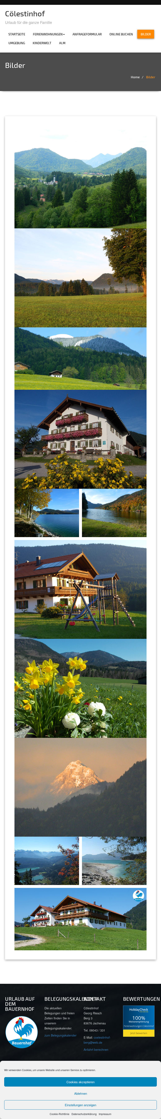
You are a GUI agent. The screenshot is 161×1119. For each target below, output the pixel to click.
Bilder (146, 34)
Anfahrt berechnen (96, 1049)
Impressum (105, 1114)
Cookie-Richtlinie (59, 1114)
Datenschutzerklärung (84, 1114)
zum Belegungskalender (60, 1035)
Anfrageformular (87, 34)
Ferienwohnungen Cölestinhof (139, 1025)
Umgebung (16, 43)
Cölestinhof (25, 13)
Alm (62, 43)
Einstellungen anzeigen (80, 1105)
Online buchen (121, 34)
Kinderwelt (42, 43)
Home (135, 77)
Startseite (16, 34)
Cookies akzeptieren (80, 1082)
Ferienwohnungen (48, 34)
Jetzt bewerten (138, 1033)
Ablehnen (80, 1093)
